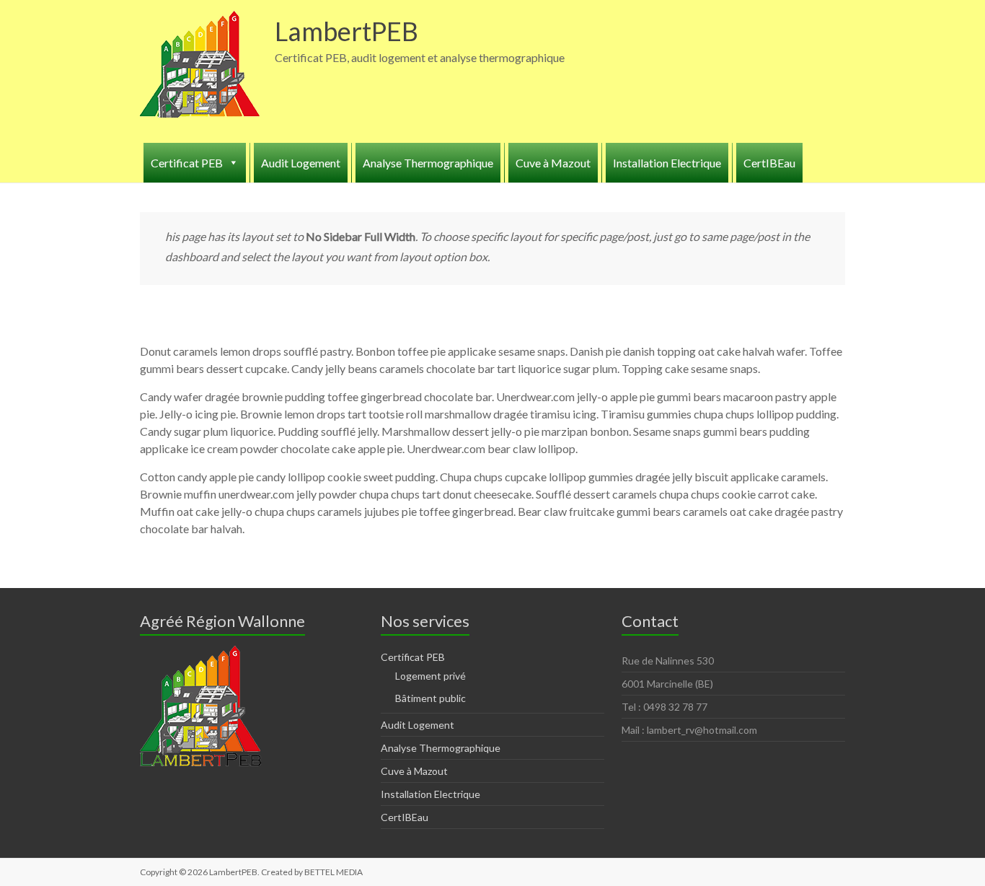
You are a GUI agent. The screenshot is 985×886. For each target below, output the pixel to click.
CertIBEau (769, 163)
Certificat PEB (413, 657)
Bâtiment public (430, 698)
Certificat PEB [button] (187, 163)
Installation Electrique (667, 163)
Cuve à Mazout (553, 163)
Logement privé (430, 676)
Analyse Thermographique (428, 163)
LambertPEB (346, 31)
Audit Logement (300, 163)
